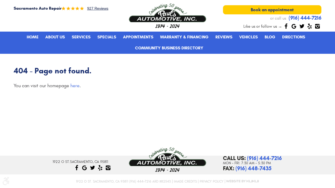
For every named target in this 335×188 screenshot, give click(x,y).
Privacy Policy (212, 181)
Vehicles (248, 36)
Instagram (317, 26)
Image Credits (185, 181)
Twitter (302, 26)
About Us (55, 36)
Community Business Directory (169, 47)
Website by (242, 181)
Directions (293, 36)
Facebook (286, 26)
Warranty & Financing (184, 36)
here (75, 86)
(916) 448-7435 (253, 168)
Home (32, 36)
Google (294, 26)
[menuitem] (32, 37)
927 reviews (97, 8)
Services (81, 36)
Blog (270, 36)
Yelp (310, 26)
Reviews (223, 36)
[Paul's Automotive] (167, 16)
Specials (106, 36)
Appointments (138, 36)
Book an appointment (272, 10)
